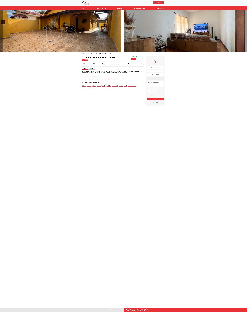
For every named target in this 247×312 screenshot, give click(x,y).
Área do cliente (159, 2)
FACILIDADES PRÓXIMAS (161, 8)
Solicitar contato (155, 99)
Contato (129, 3)
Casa (88, 53)
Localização (120, 8)
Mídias (83, 8)
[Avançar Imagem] (245, 31)
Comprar (95, 3)
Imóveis (83, 53)
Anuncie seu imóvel (120, 3)
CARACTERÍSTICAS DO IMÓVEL (139, 8)
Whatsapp (155, 102)
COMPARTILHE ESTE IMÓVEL (137, 56)
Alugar (101, 3)
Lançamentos (109, 3)
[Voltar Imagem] (1, 31)
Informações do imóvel (101, 8)
